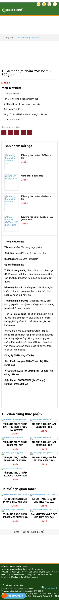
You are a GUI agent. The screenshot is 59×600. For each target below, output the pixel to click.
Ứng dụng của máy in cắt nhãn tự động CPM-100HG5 (23, 591)
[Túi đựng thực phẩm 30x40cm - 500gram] (15, 453)
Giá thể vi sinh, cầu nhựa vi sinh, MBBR (17, 589)
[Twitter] (23, 132)
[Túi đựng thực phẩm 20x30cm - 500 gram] (15, 469)
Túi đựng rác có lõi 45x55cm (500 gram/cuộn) (37, 218)
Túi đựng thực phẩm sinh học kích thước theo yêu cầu (15, 427)
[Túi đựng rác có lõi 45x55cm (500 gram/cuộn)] (11, 224)
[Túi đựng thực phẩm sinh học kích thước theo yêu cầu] (15, 420)
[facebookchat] (49, 588)
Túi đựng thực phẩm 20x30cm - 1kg (36, 156)
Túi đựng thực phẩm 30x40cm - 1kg (36, 197)
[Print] (16, 132)
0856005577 (15, 595)
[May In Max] (29, 558)
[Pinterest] (29, 132)
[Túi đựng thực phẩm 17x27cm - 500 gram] (43, 453)
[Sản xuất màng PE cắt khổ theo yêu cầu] (43, 510)
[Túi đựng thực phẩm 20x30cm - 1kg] (11, 162)
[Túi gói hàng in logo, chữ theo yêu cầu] (43, 495)
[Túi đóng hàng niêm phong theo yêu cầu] (15, 495)
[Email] (10, 132)
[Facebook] (3, 132)
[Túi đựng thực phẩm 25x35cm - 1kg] (15, 438)
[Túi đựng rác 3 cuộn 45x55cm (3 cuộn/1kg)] (15, 510)
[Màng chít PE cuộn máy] (11, 182)
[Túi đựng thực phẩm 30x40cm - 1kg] (11, 203)
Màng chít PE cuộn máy (32, 176)
